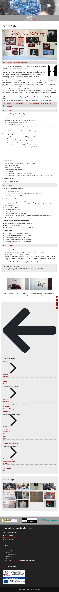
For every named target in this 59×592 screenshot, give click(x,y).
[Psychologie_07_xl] (36, 486)
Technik (5, 441)
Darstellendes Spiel (8, 459)
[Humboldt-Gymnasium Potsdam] (29, 18)
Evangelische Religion (9, 461)
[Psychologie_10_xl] (22, 503)
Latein (5, 381)
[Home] (57, 297)
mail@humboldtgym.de (10, 537)
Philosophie (6, 406)
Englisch (5, 376)
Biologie (5, 426)
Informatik (6, 431)
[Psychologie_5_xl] (22, 486)
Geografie (6, 401)
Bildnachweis (8, 556)
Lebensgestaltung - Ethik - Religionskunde (15, 404)
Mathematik (7, 434)
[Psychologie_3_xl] (9, 496)
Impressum (8, 552)
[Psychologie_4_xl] (9, 504)
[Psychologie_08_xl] (9, 486)
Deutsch (5, 374)
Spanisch (6, 384)
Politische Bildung (8, 409)
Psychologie (6, 411)
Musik (5, 466)
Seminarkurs (7, 468)
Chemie (5, 429)
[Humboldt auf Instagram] (57, 305)
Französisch (6, 379)
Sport (4, 471)
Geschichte (6, 399)
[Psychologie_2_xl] (36, 496)
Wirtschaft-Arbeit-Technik (10, 443)
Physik (5, 438)
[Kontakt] (57, 300)
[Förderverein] (57, 303)
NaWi (4, 436)
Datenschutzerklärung (11, 554)
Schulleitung (8, 550)
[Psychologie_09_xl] (49, 495)
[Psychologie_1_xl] (22, 495)
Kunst (5, 463)
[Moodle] (57, 308)
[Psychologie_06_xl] (49, 503)
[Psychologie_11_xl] (49, 486)
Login (6, 558)
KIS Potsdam (16, 560)
